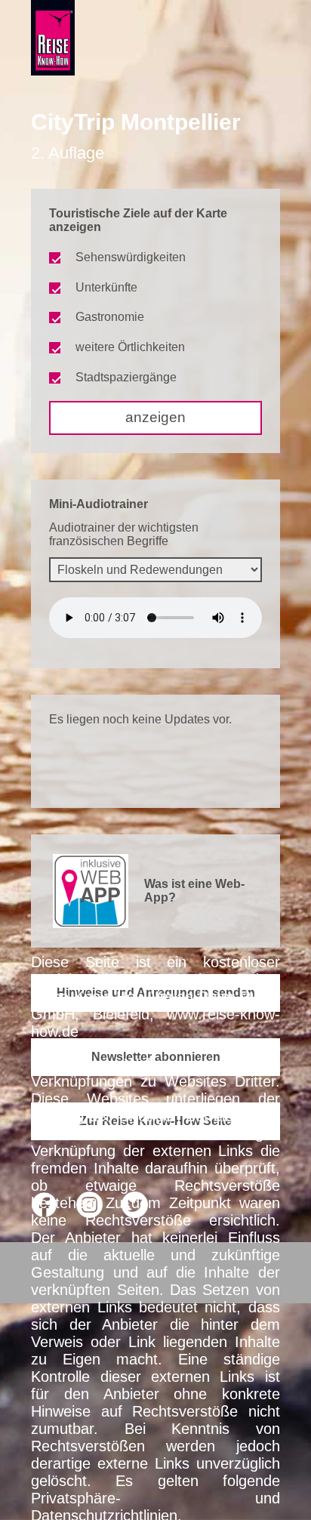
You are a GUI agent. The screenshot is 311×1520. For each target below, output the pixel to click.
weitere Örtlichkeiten (130, 347)
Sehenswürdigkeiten (130, 257)
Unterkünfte (106, 287)
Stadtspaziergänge (126, 377)
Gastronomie (109, 316)
